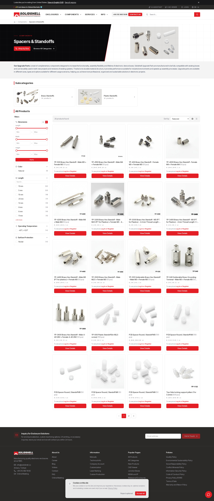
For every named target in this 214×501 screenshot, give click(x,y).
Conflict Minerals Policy (175, 467)
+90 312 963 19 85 (120, 14)
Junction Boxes (134, 471)
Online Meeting (23, 474)
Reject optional (126, 493)
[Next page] (134, 416)
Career (54, 460)
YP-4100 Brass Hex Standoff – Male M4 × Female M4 (107, 163)
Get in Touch (189, 436)
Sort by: (167, 119)
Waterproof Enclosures (137, 478)
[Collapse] (46, 166)
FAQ (53, 474)
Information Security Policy (176, 471)
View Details (70, 176)
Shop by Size (23, 48)
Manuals (93, 457)
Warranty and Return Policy (176, 485)
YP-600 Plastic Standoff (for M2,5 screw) (105, 336)
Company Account (97, 464)
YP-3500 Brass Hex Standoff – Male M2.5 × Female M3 (106, 278)
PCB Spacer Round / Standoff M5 (68, 393)
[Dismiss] (198, 2)
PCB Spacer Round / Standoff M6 (106, 393)
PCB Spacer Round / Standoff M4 (181, 336)
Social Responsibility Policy (176, 464)
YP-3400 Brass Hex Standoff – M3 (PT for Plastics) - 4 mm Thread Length (181, 221)
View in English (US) (56, 2)
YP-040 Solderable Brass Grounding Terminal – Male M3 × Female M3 (181, 278)
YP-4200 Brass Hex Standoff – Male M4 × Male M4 (70, 221)
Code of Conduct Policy (175, 474)
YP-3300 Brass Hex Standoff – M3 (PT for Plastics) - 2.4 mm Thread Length (145, 221)
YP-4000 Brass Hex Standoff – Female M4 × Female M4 (181, 163)
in (46, 122)
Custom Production (97, 474)
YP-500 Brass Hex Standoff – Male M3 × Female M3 (70, 163)
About (54, 457)
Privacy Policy (112, 488)
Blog (53, 464)
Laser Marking (95, 471)
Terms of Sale (171, 481)
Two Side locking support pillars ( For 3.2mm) (181, 393)
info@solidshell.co (24, 465)
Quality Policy (171, 457)
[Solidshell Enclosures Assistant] (208, 494)
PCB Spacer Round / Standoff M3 (144, 336)
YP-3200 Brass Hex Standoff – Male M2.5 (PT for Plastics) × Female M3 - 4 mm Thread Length (107, 221)
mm (43, 122)
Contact (55, 471)
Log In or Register (70, 171)
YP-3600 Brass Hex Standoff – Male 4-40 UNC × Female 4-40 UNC (69, 336)
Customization (95, 467)
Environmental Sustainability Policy (179, 460)
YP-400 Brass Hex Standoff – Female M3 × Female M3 (144, 163)
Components (22, 22)
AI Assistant (156, 7)
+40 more (18, 220)
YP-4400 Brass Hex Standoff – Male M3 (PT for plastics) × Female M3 (70, 278)
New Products (133, 464)
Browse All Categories (43, 48)
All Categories (133, 460)
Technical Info (95, 460)
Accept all (141, 493)
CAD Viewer (172, 7)
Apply (32, 160)
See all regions (70, 2)
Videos (54, 467)
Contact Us (135, 14)
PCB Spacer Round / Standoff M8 (143, 393)
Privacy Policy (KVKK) (174, 478)
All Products (132, 457)
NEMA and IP (133, 474)
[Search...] (197, 14)
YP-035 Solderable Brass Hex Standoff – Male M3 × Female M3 (144, 278)
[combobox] (169, 14)
